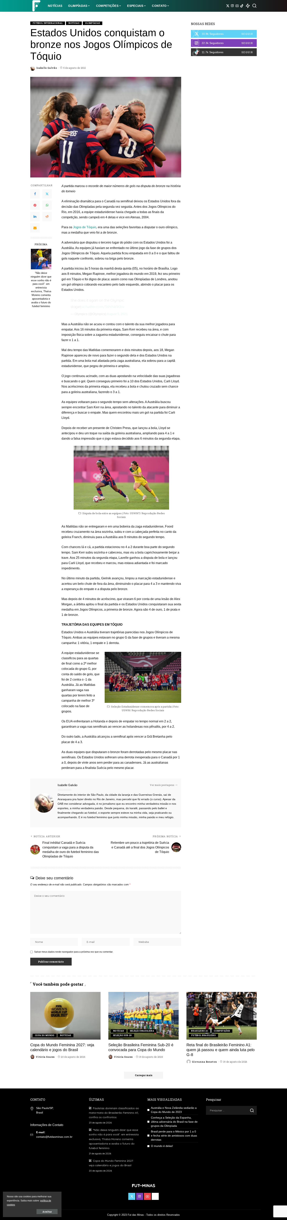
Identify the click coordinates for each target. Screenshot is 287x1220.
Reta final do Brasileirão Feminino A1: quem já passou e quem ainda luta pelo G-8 (220, 1050)
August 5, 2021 (117, 314)
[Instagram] (232, 6)
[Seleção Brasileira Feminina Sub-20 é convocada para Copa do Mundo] (143, 1015)
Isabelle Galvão (46, 67)
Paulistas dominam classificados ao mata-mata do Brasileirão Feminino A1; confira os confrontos (114, 1112)
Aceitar (47, 1211)
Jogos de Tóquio (84, 227)
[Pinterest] (35, 205)
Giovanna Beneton (204, 1061)
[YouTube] (237, 6)
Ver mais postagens (162, 784)
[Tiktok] (241, 6)
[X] (227, 6)
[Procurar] (254, 6)
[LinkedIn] (35, 216)
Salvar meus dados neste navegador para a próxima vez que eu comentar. (73, 951)
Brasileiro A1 (199, 1031)
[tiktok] (224, 52)
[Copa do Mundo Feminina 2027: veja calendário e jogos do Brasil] (65, 1015)
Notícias (73, 23)
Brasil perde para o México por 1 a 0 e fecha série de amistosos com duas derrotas (174, 1135)
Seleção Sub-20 (122, 1035)
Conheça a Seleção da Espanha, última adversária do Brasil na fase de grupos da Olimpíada (174, 1121)
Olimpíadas (92, 23)
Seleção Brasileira (142, 1031)
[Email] (35, 228)
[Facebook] (35, 194)
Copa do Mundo (44, 1035)
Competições (222, 1031)
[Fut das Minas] (36, 6)
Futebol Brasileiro (203, 1035)
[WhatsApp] (47, 205)
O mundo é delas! (162, 1145)
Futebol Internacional (48, 23)
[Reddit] (47, 216)
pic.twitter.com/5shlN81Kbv (102, 306)
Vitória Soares (45, 1056)
